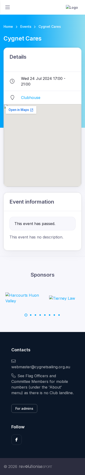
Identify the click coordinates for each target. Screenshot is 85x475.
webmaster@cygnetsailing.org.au (40, 366)
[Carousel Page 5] (44, 315)
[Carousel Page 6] (49, 315)
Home (8, 27)
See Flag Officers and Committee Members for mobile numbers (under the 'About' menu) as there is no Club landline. (42, 384)
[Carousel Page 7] (54, 315)
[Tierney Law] (62, 298)
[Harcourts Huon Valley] (23, 298)
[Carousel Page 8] (59, 315)
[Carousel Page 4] (40, 315)
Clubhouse (30, 97)
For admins (24, 408)
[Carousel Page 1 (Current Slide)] (26, 315)
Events (25, 27)
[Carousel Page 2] (30, 315)
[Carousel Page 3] (35, 315)
